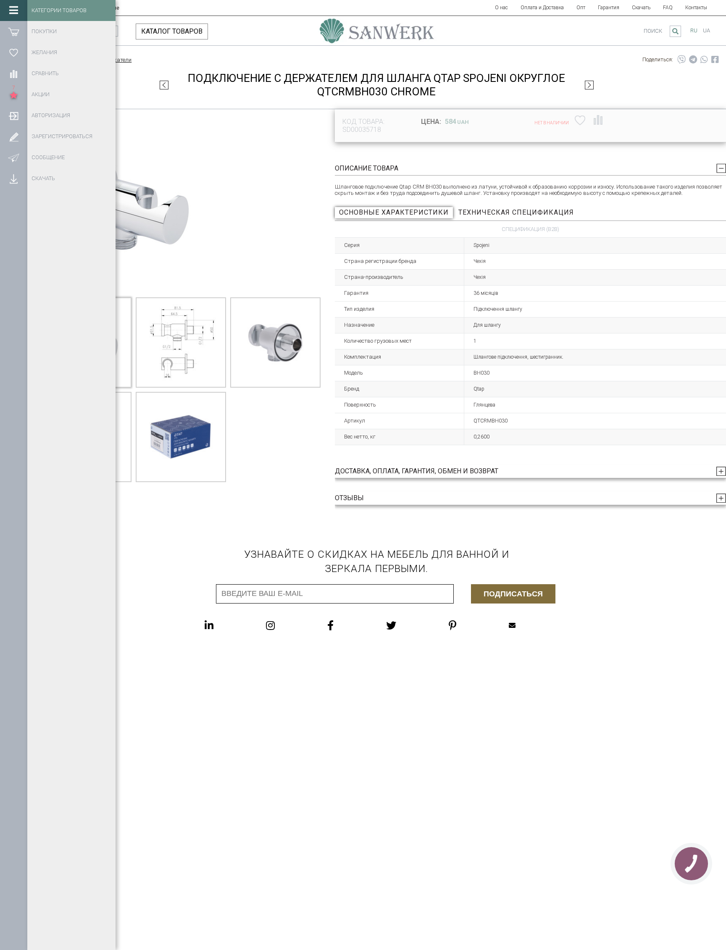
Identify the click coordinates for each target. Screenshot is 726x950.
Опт (580, 7)
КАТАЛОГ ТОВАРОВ (172, 31)
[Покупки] (13, 31)
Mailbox (529, 625)
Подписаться (513, 594)
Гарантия (608, 7)
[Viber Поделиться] (681, 59)
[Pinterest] (469, 625)
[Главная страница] (377, 35)
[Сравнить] (13, 73)
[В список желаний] (580, 120)
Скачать (641, 7)
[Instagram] (287, 625)
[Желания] (13, 52)
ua (706, 30)
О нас (501, 7)
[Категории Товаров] (13, 10)
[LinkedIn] (226, 625)
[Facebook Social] (347, 625)
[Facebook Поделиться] (715, 59)
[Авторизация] (13, 115)
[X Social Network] (408, 625)
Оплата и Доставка (542, 7)
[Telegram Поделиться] (693, 59)
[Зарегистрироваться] (13, 136)
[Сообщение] (13, 157)
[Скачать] (13, 178)
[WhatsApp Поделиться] (704, 59)
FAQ (668, 7)
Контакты (696, 7)
